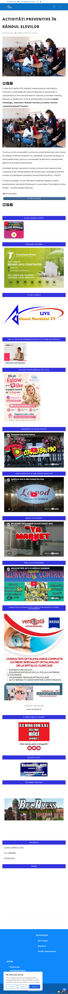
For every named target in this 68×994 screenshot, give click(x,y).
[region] (23, 981)
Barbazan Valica (8, 33)
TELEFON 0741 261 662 (34, 705)
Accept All (34, 986)
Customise (12, 986)
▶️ (14, 235)
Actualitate (26, 33)
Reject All (23, 986)
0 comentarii (34, 33)
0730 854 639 (12, 1)
